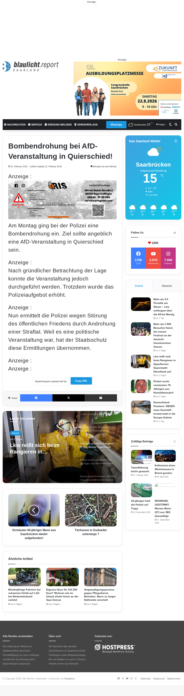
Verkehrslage (87, 124)
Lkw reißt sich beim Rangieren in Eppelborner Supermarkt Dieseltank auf (164, 364)
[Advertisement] (92, 29)
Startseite (146, 678)
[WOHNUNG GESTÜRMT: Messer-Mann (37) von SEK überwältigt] (165, 490)
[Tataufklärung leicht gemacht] (141, 457)
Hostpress (69, 678)
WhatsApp (116, 124)
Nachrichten (16, 124)
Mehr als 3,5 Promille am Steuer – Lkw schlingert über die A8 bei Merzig (163, 307)
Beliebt (139, 285)
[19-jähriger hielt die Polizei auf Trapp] (141, 490)
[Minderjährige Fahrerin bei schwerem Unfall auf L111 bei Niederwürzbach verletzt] (24, 577)
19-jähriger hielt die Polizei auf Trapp (140, 504)
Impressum (159, 678)
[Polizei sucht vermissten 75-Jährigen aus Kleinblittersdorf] (141, 386)
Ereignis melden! (59, 124)
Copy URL (81, 380)
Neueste (167, 285)
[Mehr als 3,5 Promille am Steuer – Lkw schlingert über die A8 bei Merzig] (141, 304)
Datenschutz (173, 678)
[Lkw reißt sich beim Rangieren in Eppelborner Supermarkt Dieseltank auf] (141, 361)
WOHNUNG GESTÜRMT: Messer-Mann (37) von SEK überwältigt (163, 508)
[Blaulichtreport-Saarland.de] (31, 66)
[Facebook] (36, 397)
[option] (62, 447)
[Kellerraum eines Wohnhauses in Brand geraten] (165, 456)
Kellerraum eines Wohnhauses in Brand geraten (165, 469)
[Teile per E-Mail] (101, 397)
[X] (68, 397)
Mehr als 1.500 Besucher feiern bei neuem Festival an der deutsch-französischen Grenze (163, 335)
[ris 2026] (62, 217)
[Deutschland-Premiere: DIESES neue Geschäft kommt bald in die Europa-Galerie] (141, 407)
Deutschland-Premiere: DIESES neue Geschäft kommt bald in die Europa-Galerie (164, 410)
